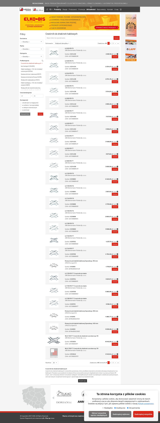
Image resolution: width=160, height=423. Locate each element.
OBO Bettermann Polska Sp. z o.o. (75, 50)
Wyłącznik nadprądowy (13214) (30, 80)
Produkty (57, 9)
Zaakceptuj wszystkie (143, 414)
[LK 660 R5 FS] (54, 102)
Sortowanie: (49, 43)
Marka (22, 46)
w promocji (25, 110)
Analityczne (120, 408)
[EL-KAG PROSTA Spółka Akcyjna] (64, 393)
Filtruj (40, 114)
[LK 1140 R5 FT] (54, 252)
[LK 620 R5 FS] (54, 52)
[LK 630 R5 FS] (54, 65)
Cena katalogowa (26, 92)
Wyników (48, 362)
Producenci (73, 9)
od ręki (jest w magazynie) (30, 103)
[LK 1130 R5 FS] (54, 190)
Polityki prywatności (146, 403)
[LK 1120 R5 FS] (54, 177)
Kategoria (23, 53)
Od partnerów (134, 408)
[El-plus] (38, 9)
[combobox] (31, 41)
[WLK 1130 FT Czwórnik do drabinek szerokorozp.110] (54, 352)
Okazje (64, 9)
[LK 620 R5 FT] (54, 115)
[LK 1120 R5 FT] (54, 240)
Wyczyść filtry (25, 114)
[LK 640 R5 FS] (54, 77)
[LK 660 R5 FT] (54, 165)
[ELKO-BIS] (70, 22)
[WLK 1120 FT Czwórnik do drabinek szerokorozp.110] (54, 340)
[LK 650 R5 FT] (54, 152)
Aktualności (90, 9)
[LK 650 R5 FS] (54, 90)
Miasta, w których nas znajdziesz (73, 416)
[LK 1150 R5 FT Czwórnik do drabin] (54, 290)
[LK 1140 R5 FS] (54, 202)
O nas (116, 9)
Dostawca (23, 38)
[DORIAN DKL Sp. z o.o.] (64, 402)
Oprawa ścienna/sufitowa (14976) (31, 77)
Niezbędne (108, 408)
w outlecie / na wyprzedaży (30, 105)
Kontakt (110, 9)
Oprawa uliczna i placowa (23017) (31, 74)
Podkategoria (24, 60)
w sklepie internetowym (29, 107)
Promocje (81, 9)
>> (118, 43)
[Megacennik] (25, 9)
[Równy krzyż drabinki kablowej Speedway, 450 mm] (54, 327)
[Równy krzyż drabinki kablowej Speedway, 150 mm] (54, 265)
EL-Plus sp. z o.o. (49, 418)
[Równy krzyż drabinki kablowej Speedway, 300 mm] (54, 315)
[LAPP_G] (131, 50)
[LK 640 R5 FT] (54, 140)
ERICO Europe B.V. (71, 263)
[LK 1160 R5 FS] (54, 227)
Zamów (115, 56)
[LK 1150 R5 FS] (54, 215)
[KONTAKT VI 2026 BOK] (131, 25)
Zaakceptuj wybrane (121, 414)
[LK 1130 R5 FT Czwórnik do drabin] (54, 277)
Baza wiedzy (101, 9)
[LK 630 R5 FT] (54, 127)
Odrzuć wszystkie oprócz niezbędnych (99, 414)
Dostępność (24, 100)
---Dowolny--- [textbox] (25, 42)
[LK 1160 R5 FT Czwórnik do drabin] (54, 302)
